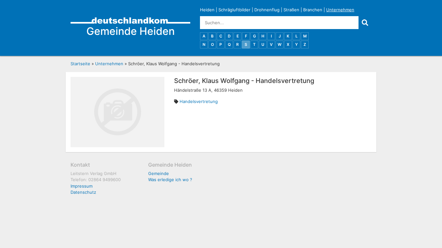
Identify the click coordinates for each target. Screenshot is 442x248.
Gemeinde (158, 173)
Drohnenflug (267, 9)
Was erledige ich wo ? (170, 179)
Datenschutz (83, 192)
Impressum (82, 186)
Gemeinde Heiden (130, 31)
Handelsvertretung (199, 101)
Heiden (207, 9)
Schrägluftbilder (234, 9)
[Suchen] (365, 22)
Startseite (80, 63)
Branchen (312, 9)
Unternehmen (340, 9)
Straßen (291, 9)
